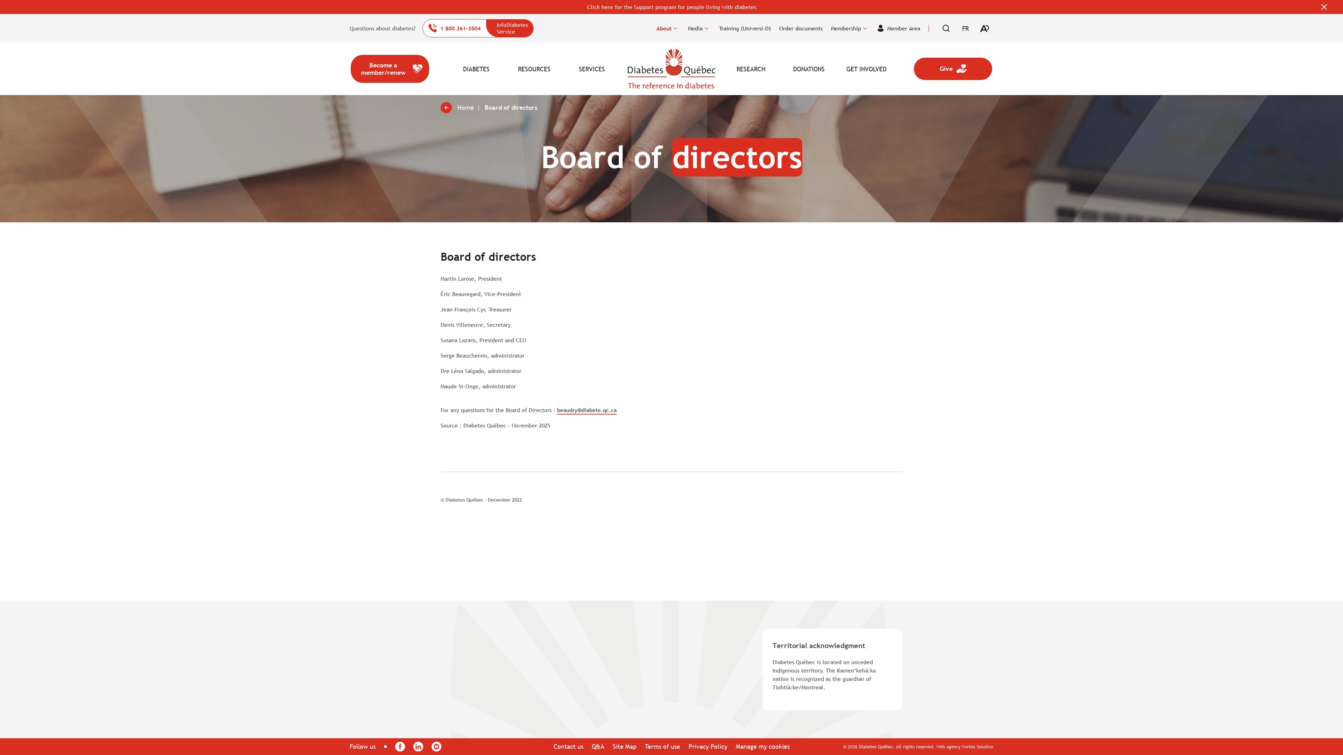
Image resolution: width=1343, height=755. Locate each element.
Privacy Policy (708, 746)
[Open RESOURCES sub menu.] (552, 68)
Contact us (568, 746)
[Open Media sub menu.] (707, 28)
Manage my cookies (763, 746)
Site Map (625, 746)
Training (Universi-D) (745, 28)
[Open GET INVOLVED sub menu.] (885, 68)
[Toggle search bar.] (946, 28)
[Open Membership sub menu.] (865, 28)
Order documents (801, 28)
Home (671, 69)
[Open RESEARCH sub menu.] (769, 68)
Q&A (598, 746)
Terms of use (662, 746)
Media (695, 28)
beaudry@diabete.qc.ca (587, 410)
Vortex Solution (977, 746)
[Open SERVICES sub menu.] (610, 68)
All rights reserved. (915, 746)
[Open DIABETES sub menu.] (495, 68)
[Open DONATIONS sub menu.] (827, 68)
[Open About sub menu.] (676, 28)
